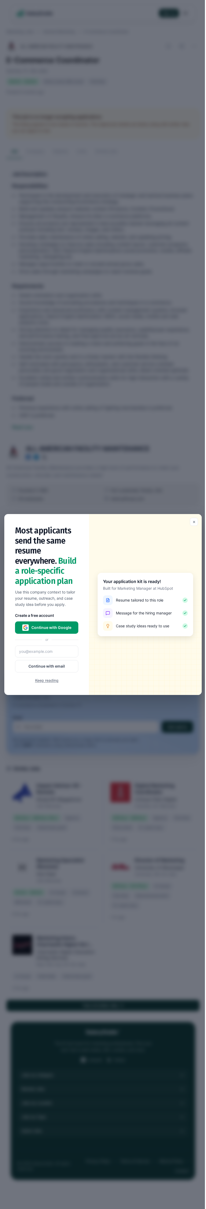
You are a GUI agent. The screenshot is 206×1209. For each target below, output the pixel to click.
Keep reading (46, 680)
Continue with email (46, 666)
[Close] (194, 522)
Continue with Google (51, 627)
